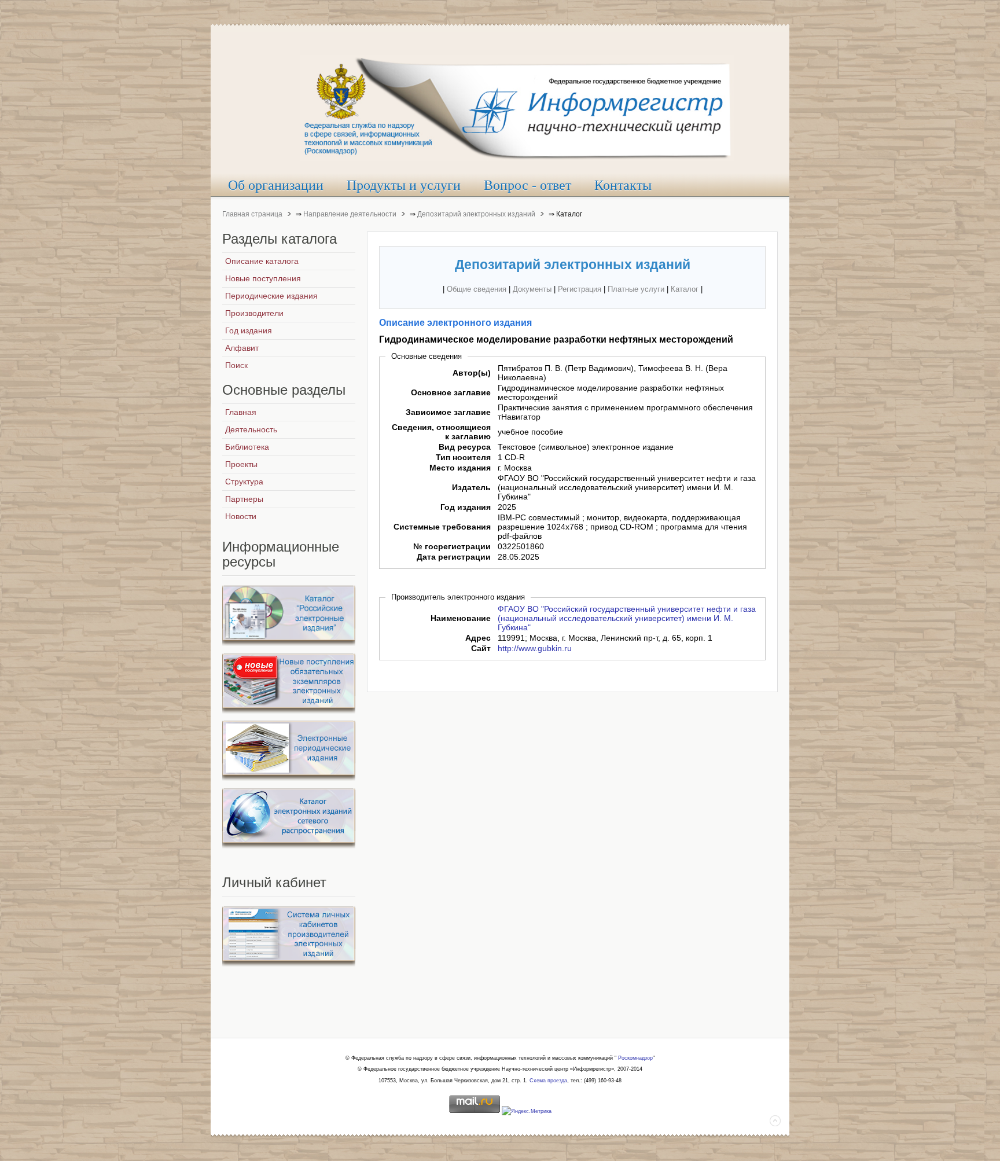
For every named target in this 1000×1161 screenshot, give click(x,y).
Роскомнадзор (635, 1058)
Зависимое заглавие (448, 412)
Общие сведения (476, 289)
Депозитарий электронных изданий (476, 214)
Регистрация (579, 289)
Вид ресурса (465, 446)
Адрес (478, 637)
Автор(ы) (472, 372)
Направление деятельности (349, 214)
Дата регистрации (454, 556)
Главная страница (252, 214)
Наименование (461, 618)
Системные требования (442, 526)
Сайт (481, 648)
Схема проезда (548, 1080)
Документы (532, 289)
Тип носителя (463, 457)
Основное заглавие (451, 392)
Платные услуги (636, 289)
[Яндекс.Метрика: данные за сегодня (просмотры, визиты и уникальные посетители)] (527, 1112)
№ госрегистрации (452, 546)
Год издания (465, 507)
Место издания (460, 467)
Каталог (684, 289)
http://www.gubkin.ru (535, 648)
